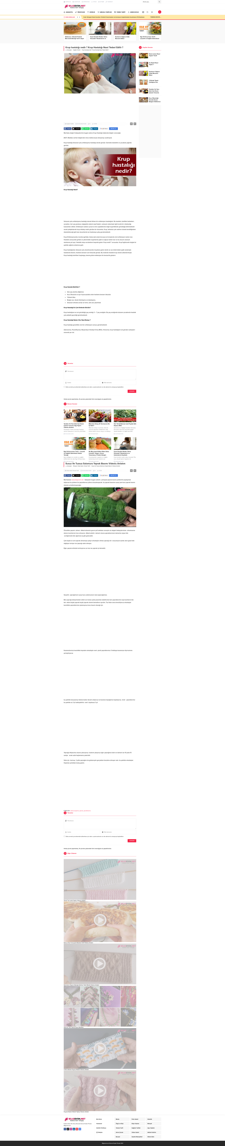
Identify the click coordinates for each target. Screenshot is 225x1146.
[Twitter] (68, 1129)
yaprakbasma (87, 810)
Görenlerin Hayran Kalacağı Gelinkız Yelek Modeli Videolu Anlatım (81, 985)
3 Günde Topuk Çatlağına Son (153, 81)
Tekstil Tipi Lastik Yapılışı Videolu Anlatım (75, 900)
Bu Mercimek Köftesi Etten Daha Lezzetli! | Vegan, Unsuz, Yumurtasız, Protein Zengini (99, 453)
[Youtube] (77, 1129)
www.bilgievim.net (77, 480)
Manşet (75, 466)
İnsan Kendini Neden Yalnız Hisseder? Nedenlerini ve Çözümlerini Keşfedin (98, 38)
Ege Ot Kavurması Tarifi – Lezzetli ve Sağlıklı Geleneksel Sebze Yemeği (149, 38)
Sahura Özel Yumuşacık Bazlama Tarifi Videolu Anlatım (78, 943)
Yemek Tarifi (87, 466)
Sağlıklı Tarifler (76, 50)
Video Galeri (80, 466)
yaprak (81, 810)
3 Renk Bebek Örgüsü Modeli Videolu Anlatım (76, 1069)
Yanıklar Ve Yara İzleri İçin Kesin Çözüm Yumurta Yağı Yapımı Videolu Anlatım (74, 425)
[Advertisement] (100, 108)
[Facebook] (65, 1129)
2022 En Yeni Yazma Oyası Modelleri (74, 1027)
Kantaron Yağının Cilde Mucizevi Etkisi (122, 37)
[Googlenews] (80, 1129)
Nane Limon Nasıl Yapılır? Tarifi (154, 55)
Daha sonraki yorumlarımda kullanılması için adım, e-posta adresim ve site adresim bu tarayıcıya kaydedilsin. (95, 387)
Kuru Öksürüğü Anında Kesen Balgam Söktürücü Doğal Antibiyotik (154, 100)
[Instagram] (71, 1129)
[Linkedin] (74, 1129)
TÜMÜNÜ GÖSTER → (155, 17)
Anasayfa (69, 50)
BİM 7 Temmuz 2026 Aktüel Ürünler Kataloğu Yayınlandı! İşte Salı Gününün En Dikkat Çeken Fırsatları (113, 17)
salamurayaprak (74, 810)
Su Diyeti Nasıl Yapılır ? (153, 63)
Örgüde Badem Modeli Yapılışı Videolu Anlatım (76, 1112)
